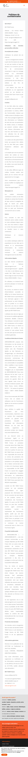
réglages (18, 752)
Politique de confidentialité (8, 746)
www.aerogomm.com (10, 685)
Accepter (4, 754)
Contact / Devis (5, 743)
